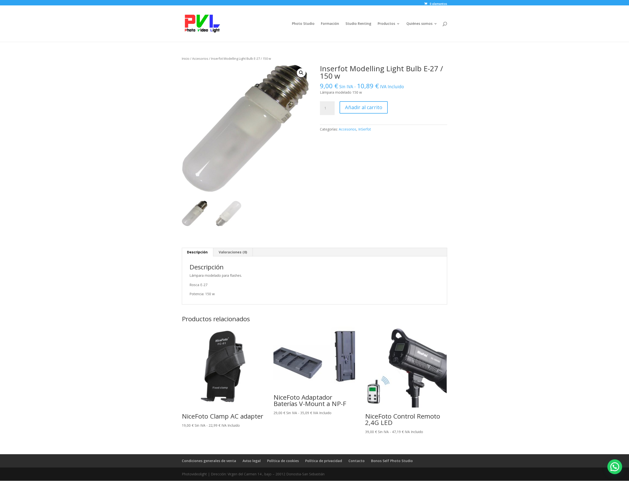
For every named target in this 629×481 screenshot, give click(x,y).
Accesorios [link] (200, 58)
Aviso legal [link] (252, 460)
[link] (435, 4)
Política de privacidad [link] (323, 460)
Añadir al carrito (363, 107)
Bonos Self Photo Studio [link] (392, 460)
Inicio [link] (185, 58)
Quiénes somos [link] (419, 24)
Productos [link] (386, 24)
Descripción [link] (197, 252)
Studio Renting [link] (358, 24)
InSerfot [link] (364, 129)
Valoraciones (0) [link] (233, 252)
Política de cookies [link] (283, 460)
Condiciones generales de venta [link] (209, 460)
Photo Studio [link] (303, 24)
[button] (301, 72)
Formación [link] (330, 24)
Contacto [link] (356, 460)
